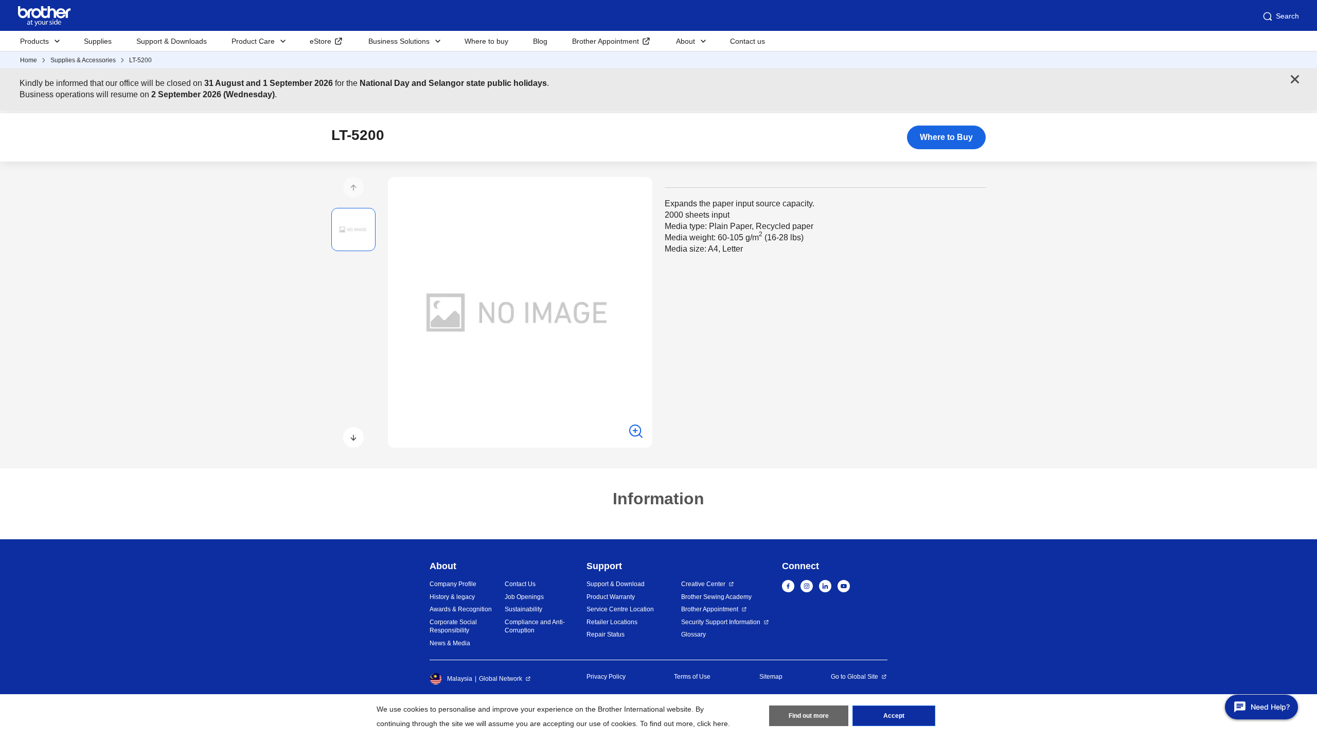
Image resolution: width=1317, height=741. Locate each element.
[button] (353, 187)
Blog (540, 41)
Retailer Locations (611, 622)
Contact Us (520, 584)
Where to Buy (946, 137)
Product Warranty (610, 597)
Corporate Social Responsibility (453, 626)
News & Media (450, 643)
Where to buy (486, 41)
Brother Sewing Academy (716, 597)
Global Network (500, 678)
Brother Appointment (605, 41)
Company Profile (453, 584)
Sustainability (523, 609)
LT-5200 (140, 60)
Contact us (747, 41)
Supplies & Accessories (83, 60)
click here (712, 723)
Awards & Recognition (461, 609)
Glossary (693, 634)
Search (1287, 16)
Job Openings (524, 597)
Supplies (98, 41)
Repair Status (605, 634)
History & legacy (452, 597)
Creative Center (703, 584)
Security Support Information (720, 622)
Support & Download (615, 584)
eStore (320, 41)
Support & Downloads (171, 41)
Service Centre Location (620, 609)
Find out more (809, 715)
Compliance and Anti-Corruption (535, 626)
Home (28, 60)
